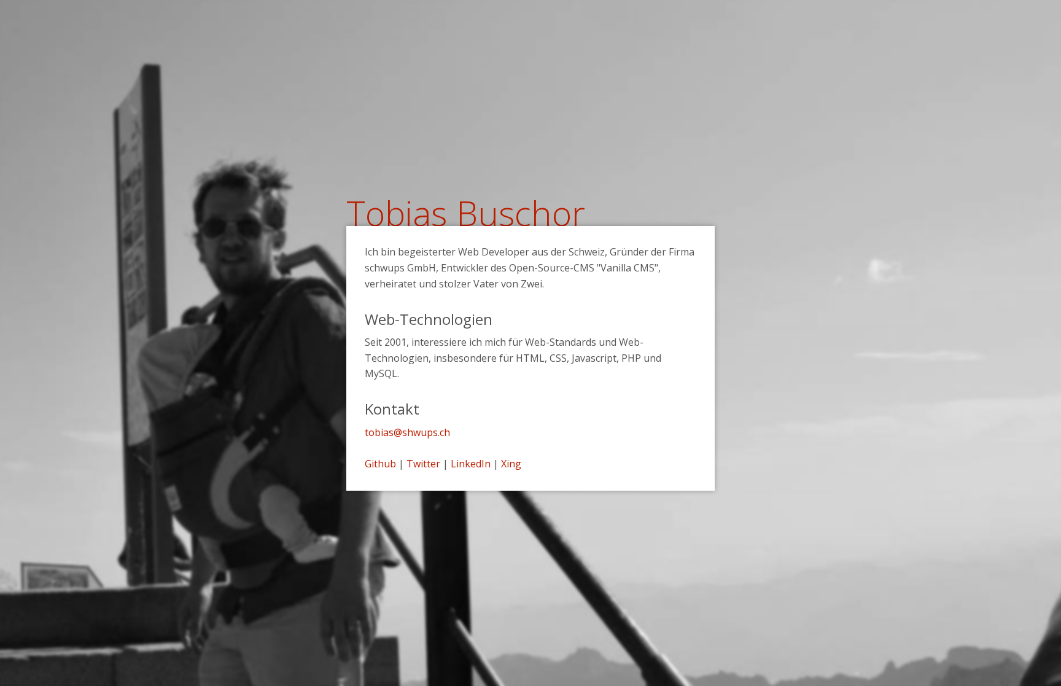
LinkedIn (471, 463)
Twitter (423, 463)
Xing (511, 463)
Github (380, 463)
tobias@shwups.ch (407, 432)
